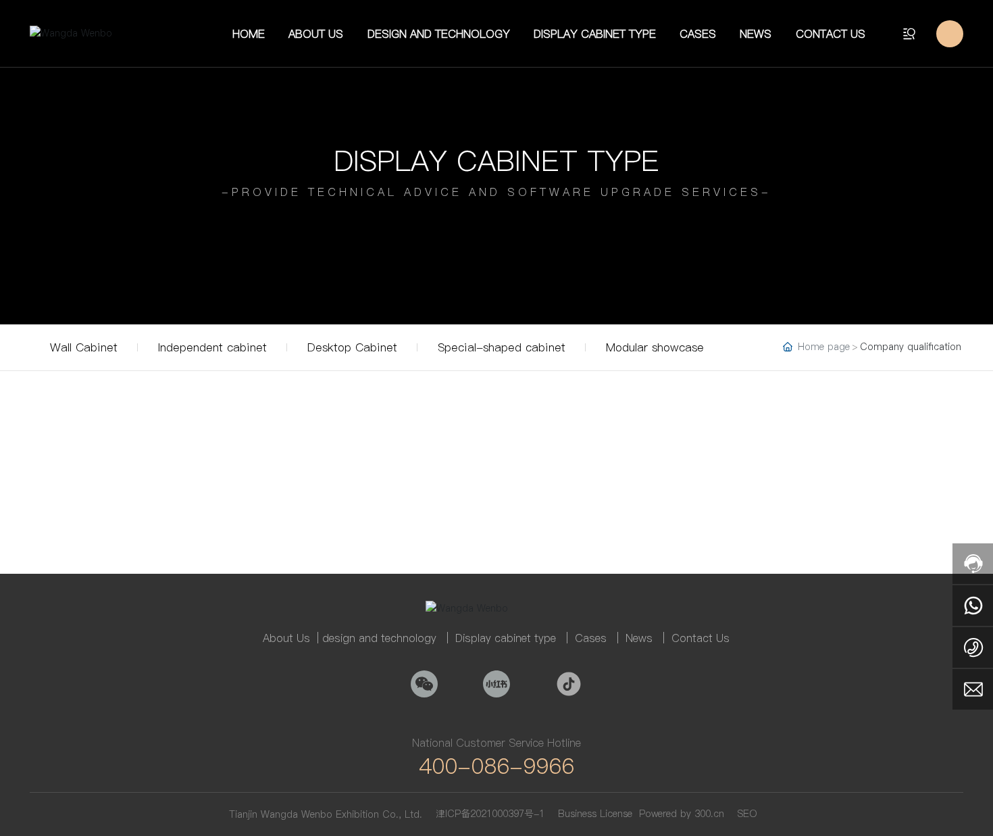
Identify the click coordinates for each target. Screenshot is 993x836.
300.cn (709, 813)
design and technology (379, 638)
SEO (747, 813)
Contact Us (700, 638)
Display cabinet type (496, 160)
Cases (591, 638)
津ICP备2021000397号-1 (490, 813)
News (639, 638)
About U (283, 638)
